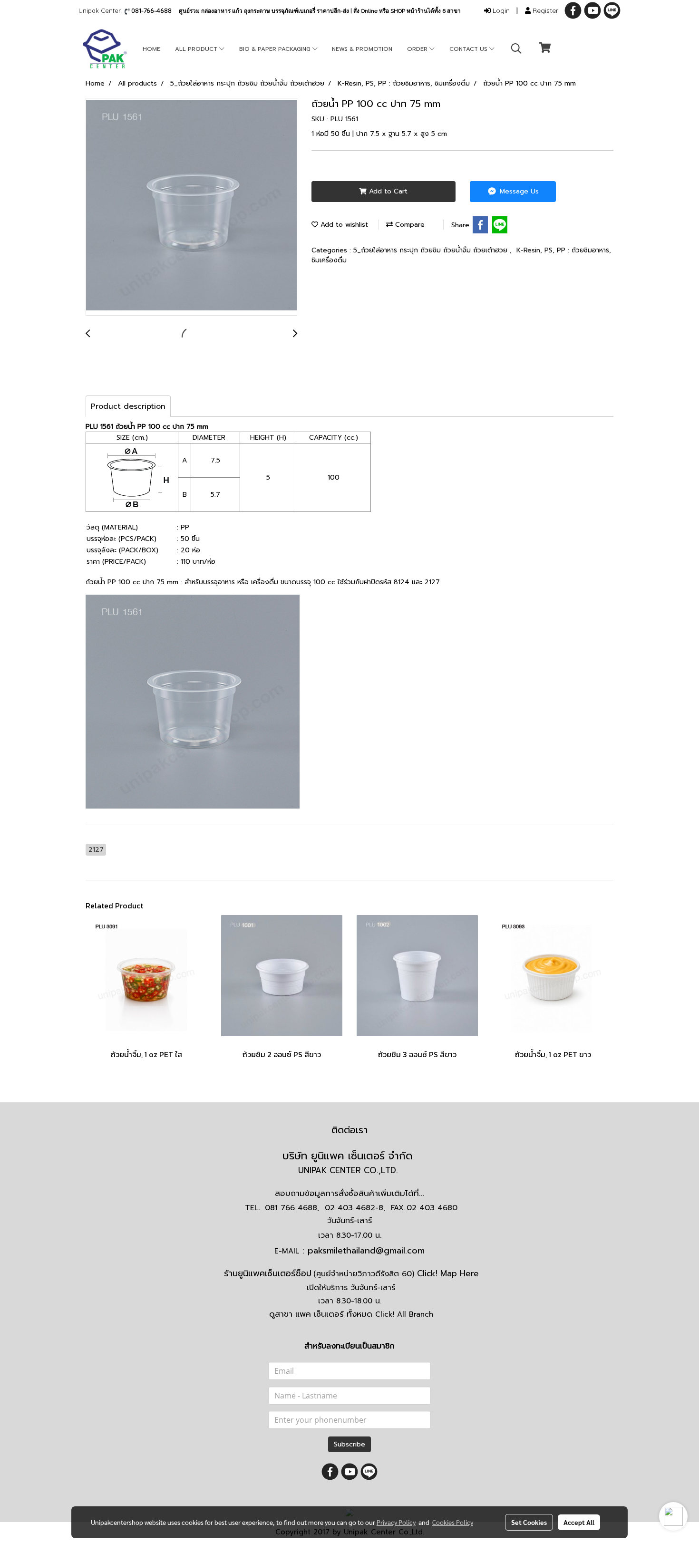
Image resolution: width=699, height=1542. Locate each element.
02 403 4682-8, (355, 1208)
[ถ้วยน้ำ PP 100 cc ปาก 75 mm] (191, 207)
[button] (516, 48)
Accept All (578, 1522)
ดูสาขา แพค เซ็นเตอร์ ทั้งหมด (351, 1314)
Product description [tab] (128, 406)
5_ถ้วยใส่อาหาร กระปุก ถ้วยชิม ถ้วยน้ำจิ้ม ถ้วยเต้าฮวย (431, 250)
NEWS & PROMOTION (362, 49)
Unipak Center (101, 10)
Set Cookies (529, 1522)
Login (500, 10)
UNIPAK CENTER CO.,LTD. (349, 1170)
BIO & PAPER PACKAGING (275, 49)
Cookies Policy (452, 1522)
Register (544, 10)
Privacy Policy (396, 1522)
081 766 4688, (292, 1208)
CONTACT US (469, 49)
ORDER (418, 49)
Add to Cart (387, 191)
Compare (409, 225)
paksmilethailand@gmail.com (366, 1250)
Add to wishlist (343, 225)
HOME (151, 49)
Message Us (518, 191)
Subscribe (349, 1444)
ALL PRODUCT (197, 49)
